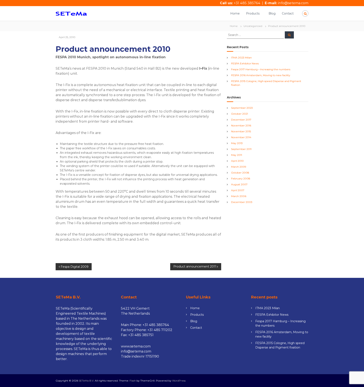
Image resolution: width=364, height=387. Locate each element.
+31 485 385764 (247, 3)
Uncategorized (253, 26)
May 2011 (236, 154)
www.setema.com (136, 346)
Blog (272, 13)
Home (235, 13)
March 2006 (238, 196)
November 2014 (241, 137)
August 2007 (239, 184)
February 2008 (240, 178)
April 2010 (237, 160)
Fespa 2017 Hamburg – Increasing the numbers (260, 69)
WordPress (179, 380)
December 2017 (241, 119)
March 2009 (238, 166)
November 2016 (241, 125)
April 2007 (237, 190)
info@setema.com (293, 3)
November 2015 (241, 131)
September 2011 (241, 149)
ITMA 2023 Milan (241, 57)
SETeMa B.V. (86, 380)
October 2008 (240, 172)
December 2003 (241, 202)
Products (253, 13)
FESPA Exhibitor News (245, 63)
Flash (133, 380)
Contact (288, 13)
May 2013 (237, 143)
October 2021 (239, 113)
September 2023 (242, 107)
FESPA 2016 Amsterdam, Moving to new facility (260, 75)
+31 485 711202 (159, 330)
